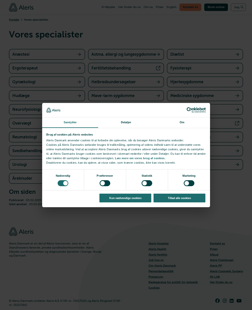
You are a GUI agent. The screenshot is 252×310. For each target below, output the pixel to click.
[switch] (105, 183)
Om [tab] (182, 122)
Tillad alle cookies (179, 198)
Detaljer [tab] (126, 122)
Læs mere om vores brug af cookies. (140, 158)
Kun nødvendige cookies (125, 198)
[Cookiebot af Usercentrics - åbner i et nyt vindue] (189, 110)
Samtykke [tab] (70, 122)
